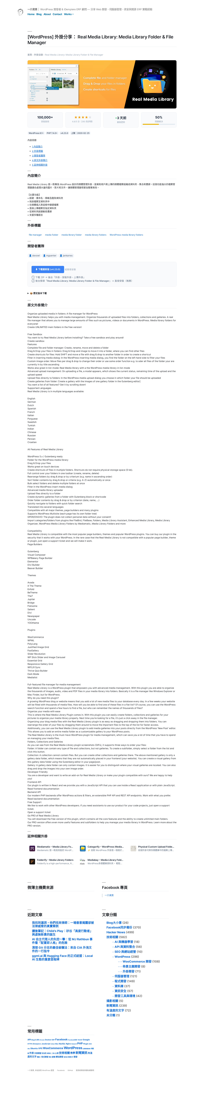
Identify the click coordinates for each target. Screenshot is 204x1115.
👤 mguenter (49, 255)
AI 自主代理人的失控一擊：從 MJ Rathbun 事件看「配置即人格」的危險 (62, 940)
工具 (53, 1053)
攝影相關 (112, 1001)
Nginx (68, 1044)
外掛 (31, 1053)
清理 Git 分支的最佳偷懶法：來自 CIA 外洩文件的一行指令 (62, 949)
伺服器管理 (122, 976)
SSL (29, 1048)
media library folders (95, 234)
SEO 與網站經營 (125, 951)
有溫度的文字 (115, 1010)
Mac (56, 1044)
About (47, 14)
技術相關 (112, 937)
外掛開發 (128, 971)
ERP (53, 1040)
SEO (90, 1044)
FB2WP (80, 1040)
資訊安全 (120, 991)
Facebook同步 (72, 1040)
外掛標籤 (37, 151)
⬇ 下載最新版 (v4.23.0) (47, 269)
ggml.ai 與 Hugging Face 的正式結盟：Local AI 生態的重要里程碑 (62, 957)
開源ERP (70, 1057)
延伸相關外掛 (39, 165)
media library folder (72, 234)
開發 (75, 1057)
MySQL (62, 1044)
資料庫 (119, 986)
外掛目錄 (38, 54)
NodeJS (74, 1044)
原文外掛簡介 (39, 160)
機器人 (39, 1057)
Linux (53, 1044)
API (29, 1039)
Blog (39, 14)
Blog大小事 (114, 922)
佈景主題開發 (131, 966)
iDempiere (37, 1044)
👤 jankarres (66, 255)
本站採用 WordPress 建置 (45, 1070)
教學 (72, 1052)
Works (68, 14)
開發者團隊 (38, 155)
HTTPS (30, 1044)
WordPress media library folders (126, 234)
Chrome (42, 1040)
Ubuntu (34, 1048)
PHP (80, 1043)
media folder (51, 234)
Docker (48, 1040)
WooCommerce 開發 (137, 961)
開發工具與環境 (125, 996)
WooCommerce (53, 1048)
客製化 (49, 1053)
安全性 (44, 1053)
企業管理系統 (86, 1048)
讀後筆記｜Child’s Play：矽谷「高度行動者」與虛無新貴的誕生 (62, 932)
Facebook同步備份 (119, 927)
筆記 (50, 1057)
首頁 (30, 54)
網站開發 (59, 1057)
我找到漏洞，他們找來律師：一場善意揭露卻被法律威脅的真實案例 (63, 924)
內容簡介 (37, 146)
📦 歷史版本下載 (38, 293)
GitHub (70, 1070)
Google (86, 1039)
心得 (57, 1053)
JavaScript (45, 1044)
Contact (57, 14)
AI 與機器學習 (124, 942)
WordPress (122, 956)
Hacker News (115, 932)
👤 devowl (34, 255)
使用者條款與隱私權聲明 (85, 1070)
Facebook (61, 1039)
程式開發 (120, 981)
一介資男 (32, 9)
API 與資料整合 (125, 947)
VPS (40, 1048)
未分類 (110, 1015)
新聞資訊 (112, 1005)
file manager (35, 234)
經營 (53, 1057)
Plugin (85, 1044)
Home (31, 14)
